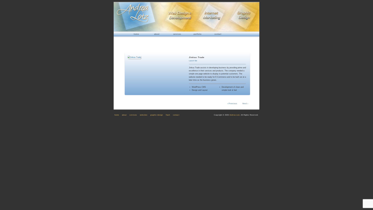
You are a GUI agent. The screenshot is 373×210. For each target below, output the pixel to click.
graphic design (156, 115)
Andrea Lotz (234, 115)
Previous (232, 104)
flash (168, 115)
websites (143, 115)
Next (245, 104)
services (177, 34)
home (136, 34)
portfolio (198, 34)
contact (217, 34)
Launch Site (193, 61)
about (157, 34)
